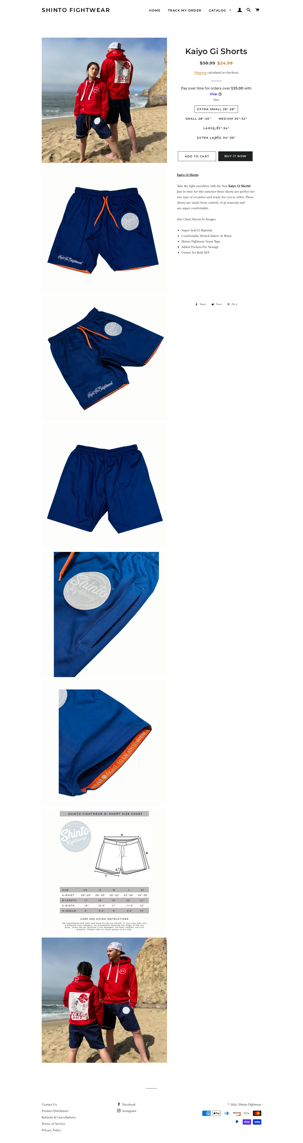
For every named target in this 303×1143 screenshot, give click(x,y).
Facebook (129, 1104)
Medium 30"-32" (233, 118)
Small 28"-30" (198, 118)
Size (216, 100)
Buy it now (235, 156)
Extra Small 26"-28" (216, 109)
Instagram (129, 1111)
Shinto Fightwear (76, 10)
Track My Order (184, 10)
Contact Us (49, 1104)
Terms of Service (53, 1124)
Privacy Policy (51, 1130)
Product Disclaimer (55, 1111)
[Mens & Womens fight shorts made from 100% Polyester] (216, 180)
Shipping (200, 72)
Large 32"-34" (216, 128)
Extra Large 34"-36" (216, 137)
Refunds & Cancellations (59, 1117)
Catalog (218, 10)
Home (154, 10)
